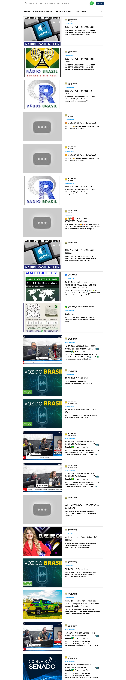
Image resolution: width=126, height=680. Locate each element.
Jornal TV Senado (81, 11)
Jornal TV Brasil (69, 278)
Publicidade (26, 11)
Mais (90, 11)
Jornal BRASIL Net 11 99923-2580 (43, 11)
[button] (101, 11)
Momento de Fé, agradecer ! (64, 11)
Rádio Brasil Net (69, 23)
